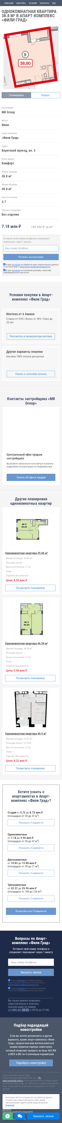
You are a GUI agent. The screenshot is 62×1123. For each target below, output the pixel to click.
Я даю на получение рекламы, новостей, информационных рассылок (27, 271)
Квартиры (21, 3)
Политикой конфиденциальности (35, 267)
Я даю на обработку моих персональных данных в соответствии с (31, 265)
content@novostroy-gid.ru (14, 1118)
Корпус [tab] (45, 95)
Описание (8, 3)
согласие (16, 264)
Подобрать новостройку (31, 1063)
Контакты (44, 3)
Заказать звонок (31, 972)
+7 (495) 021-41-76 (18, 1010)
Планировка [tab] (16, 95)
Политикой (9, 1105)
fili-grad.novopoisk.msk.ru (21, 1079)
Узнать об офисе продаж (31, 477)
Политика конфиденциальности (17, 1111)
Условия (33, 3)
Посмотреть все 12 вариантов (31, 911)
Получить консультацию (31, 257)
